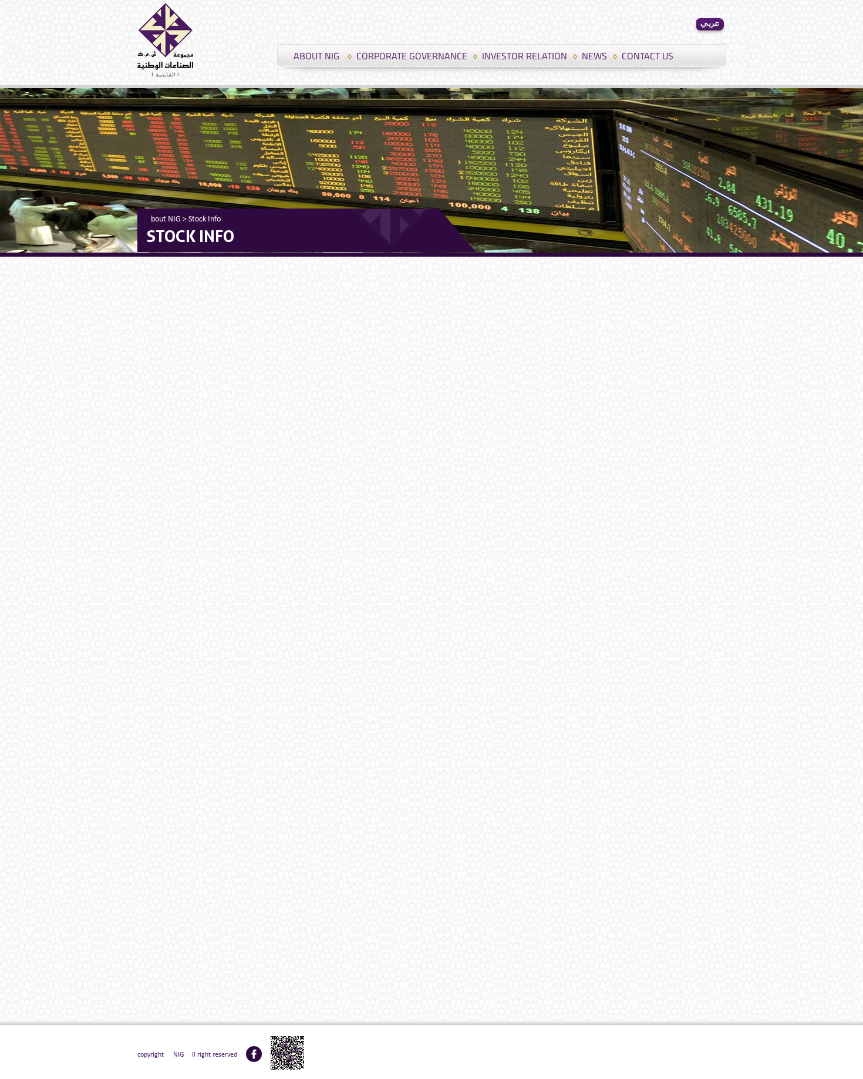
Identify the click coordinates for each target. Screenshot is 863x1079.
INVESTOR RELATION (524, 56)
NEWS (594, 56)
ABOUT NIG (316, 56)
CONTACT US (647, 56)
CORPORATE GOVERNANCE (411, 56)
